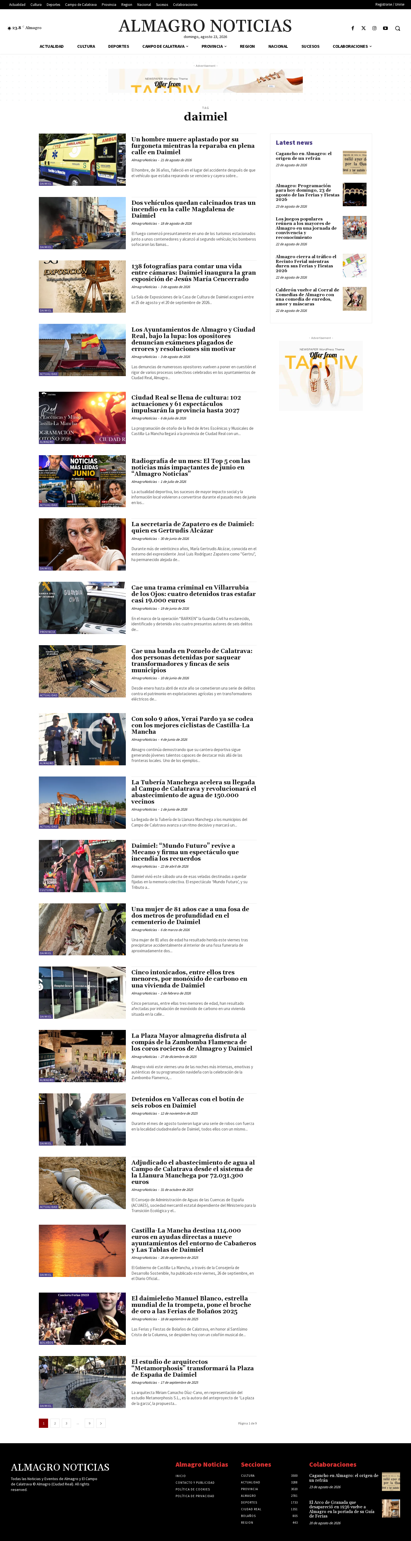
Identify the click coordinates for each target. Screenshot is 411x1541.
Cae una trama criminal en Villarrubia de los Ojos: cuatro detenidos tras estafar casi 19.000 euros (193, 594)
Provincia (47, 632)
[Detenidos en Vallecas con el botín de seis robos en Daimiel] (82, 1119)
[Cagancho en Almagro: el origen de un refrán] (355, 162)
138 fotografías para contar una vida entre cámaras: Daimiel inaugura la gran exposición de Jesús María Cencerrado (193, 273)
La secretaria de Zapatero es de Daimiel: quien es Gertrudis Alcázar (192, 528)
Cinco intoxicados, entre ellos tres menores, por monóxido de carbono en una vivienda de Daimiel (189, 979)
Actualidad (48, 374)
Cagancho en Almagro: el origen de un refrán (304, 156)
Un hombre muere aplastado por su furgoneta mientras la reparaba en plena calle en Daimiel (193, 146)
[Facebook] (353, 29)
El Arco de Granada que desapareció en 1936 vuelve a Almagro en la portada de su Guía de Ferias (341, 1509)
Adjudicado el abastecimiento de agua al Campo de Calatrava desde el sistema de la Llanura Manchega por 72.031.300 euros (193, 1172)
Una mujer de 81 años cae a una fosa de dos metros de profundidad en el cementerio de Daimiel (190, 916)
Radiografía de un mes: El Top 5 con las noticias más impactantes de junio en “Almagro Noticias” (190, 468)
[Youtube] (385, 29)
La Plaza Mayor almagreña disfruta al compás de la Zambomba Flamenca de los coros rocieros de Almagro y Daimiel (191, 1042)
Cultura (46, 890)
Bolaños (46, 1343)
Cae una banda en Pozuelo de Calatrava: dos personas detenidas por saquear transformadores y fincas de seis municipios (191, 661)
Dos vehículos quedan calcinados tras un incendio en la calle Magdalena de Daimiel (193, 210)
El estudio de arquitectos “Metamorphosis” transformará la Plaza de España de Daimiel (192, 1369)
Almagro (46, 442)
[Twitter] (364, 29)
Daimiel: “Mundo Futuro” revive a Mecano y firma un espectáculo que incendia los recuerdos (185, 852)
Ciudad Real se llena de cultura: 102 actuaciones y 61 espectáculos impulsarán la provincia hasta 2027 (186, 404)
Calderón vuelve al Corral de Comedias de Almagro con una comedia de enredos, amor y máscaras (307, 297)
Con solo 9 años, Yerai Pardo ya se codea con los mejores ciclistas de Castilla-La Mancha (192, 726)
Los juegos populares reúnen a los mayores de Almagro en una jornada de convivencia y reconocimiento (306, 228)
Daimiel (46, 184)
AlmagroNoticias (144, 160)
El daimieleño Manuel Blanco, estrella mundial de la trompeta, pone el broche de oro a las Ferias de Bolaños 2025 (191, 1305)
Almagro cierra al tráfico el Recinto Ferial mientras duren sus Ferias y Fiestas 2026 (306, 264)
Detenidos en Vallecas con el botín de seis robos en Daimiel (187, 1103)
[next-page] (101, 1423)
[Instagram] (374, 29)
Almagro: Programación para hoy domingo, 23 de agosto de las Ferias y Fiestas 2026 (307, 193)
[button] (397, 28)
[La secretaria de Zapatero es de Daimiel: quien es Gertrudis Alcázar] (82, 544)
